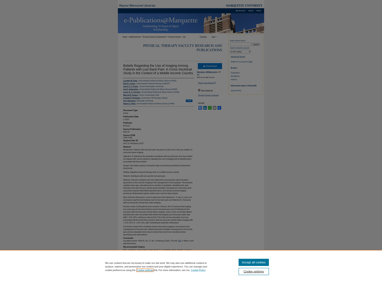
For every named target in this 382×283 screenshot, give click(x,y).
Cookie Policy (198, 270)
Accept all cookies (254, 262)
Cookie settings (145, 270)
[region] (191, 266)
